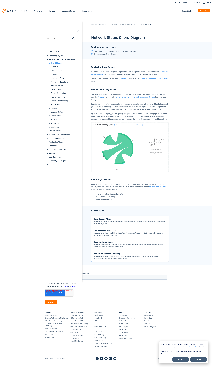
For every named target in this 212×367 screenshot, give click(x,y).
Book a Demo (148, 315)
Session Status (57, 112)
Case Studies (98, 318)
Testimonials (98, 315)
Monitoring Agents (56, 56)
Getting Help (53, 165)
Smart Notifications (56, 138)
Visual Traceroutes (51, 329)
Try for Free (204, 11)
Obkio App (101, 97)
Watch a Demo (124, 315)
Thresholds (55, 119)
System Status (124, 335)
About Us (196, 3)
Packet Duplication (58, 93)
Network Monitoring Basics (103, 332)
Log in (208, 3)
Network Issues (57, 86)
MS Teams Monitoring (77, 318)
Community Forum (125, 338)
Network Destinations (57, 131)
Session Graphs (57, 108)
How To (97, 329)
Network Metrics (57, 89)
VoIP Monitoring (75, 329)
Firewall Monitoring (76, 341)
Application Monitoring (58, 142)
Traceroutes (55, 123)
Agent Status (123, 79)
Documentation (185, 3)
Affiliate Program (150, 327)
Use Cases (55, 127)
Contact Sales (187, 11)
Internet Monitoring (76, 315)
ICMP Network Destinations (54, 331)
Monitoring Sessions (59, 78)
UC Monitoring (74, 332)
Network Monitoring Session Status (154, 79)
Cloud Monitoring (100, 338)
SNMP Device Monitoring (53, 321)
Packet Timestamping (59, 101)
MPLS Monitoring (75, 338)
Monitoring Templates (59, 82)
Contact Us (148, 318)
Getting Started (55, 52)
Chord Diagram (57, 63)
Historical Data (57, 71)
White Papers (123, 327)
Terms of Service (49, 358)
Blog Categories (100, 326)
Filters (55, 67)
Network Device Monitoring (59, 135)
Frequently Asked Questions (59, 161)
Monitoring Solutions (77, 312)
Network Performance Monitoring (62, 59)
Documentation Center (98, 24)
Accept (180, 359)
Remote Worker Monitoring (79, 324)
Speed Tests (56, 116)
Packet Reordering (58, 97)
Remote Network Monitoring (79, 321)
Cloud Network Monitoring (79, 327)
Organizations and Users (58, 150)
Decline (198, 359)
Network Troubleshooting (103, 343)
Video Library (123, 329)
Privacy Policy (194, 347)
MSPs (96, 321)
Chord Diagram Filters (157, 187)
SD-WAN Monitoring (76, 335)
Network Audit (50, 337)
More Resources (55, 157)
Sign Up (146, 321)
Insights (54, 74)
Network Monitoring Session (144, 97)
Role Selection (56, 104)
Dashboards (53, 146)
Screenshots (123, 332)
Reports (52, 153)
